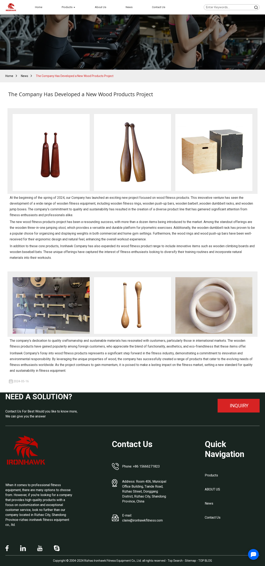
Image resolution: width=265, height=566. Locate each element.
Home (9, 76)
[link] (26, 450)
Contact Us (212, 517)
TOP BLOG (205, 560)
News (24, 76)
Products (211, 475)
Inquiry (239, 406)
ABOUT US (212, 489)
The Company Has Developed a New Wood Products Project (74, 76)
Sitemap (190, 560)
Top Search (175, 560)
